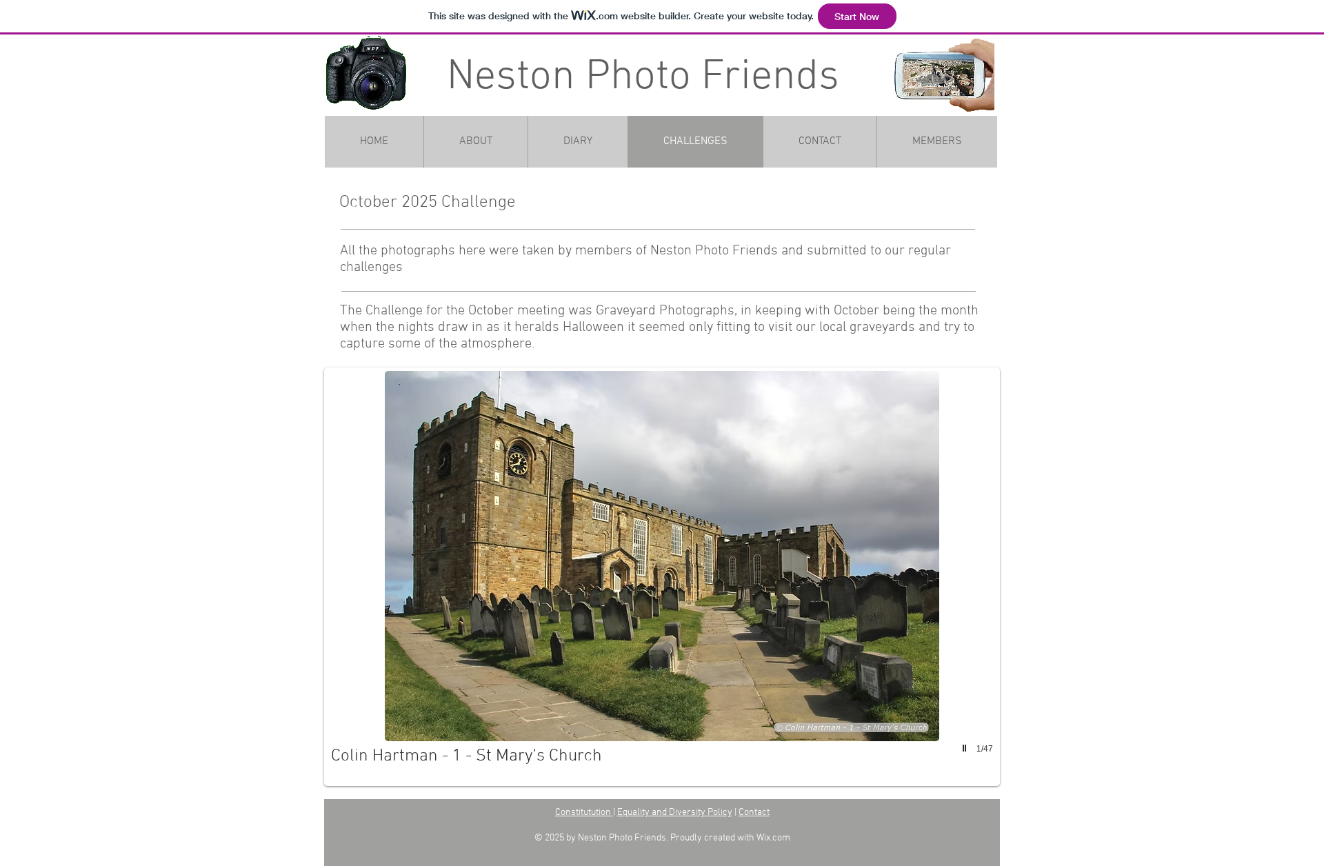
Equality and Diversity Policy (674, 812)
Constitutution (584, 812)
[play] (966, 748)
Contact (754, 812)
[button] (662, 576)
